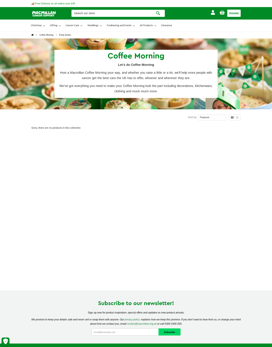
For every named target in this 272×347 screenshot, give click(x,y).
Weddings (93, 25)
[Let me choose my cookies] (5, 341)
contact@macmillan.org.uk (142, 323)
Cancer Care (72, 25)
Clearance (166, 25)
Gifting (53, 25)
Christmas (36, 25)
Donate (234, 13)
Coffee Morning (46, 35)
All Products (146, 25)
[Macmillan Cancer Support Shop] (44, 13)
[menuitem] (213, 12)
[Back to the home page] (32, 35)
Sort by (192, 117)
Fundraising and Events (119, 25)
